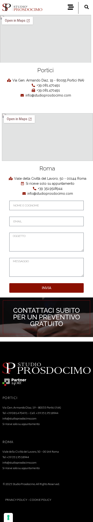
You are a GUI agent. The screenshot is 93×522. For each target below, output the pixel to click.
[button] (87, 7)
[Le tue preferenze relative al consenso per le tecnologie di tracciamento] (8, 517)
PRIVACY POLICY (16, 500)
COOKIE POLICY (40, 500)
